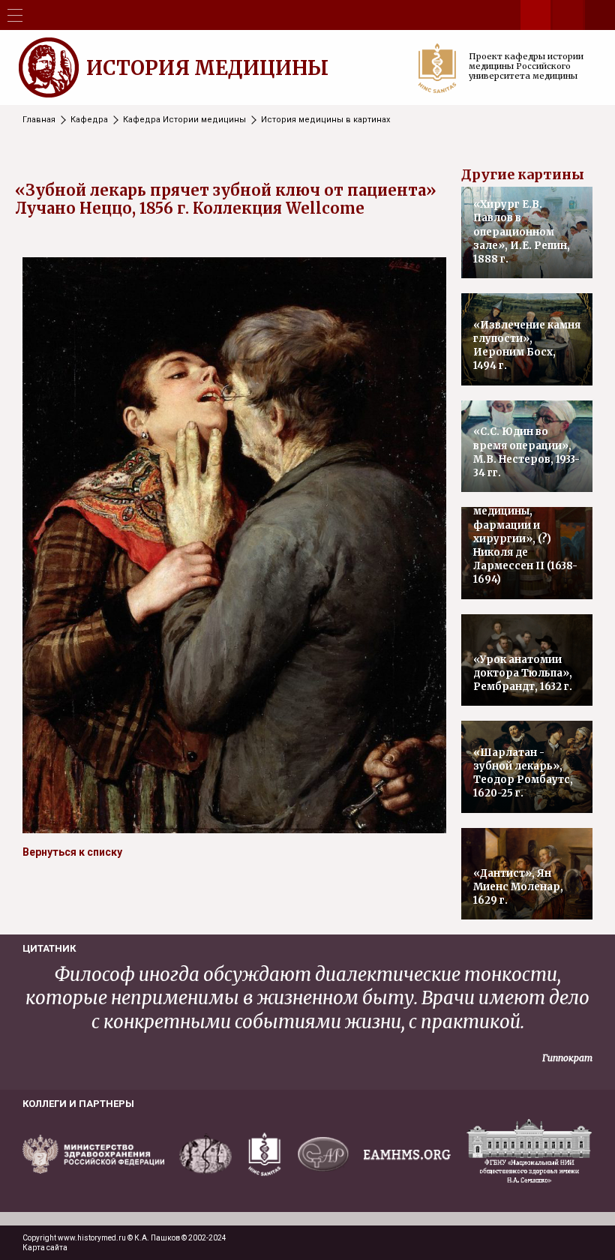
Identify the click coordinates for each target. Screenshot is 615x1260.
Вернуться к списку (72, 852)
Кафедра (89, 119)
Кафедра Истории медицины (184, 119)
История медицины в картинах (325, 119)
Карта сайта (45, 1248)
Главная (39, 119)
